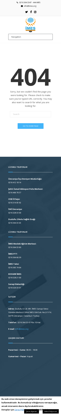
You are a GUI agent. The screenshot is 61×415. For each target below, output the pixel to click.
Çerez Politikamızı (23, 409)
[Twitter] (26, 12)
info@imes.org (30, 6)
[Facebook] (31, 12)
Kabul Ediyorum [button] (50, 411)
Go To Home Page (30, 126)
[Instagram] (35, 12)
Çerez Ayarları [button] (31, 411)
